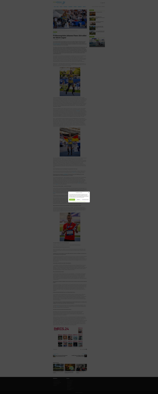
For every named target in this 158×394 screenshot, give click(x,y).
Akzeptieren (72, 199)
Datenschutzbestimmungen (80, 201)
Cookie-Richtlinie (74, 201)
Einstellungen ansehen (85, 199)
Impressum (84, 201)
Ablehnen (78, 199)
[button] (88, 192)
